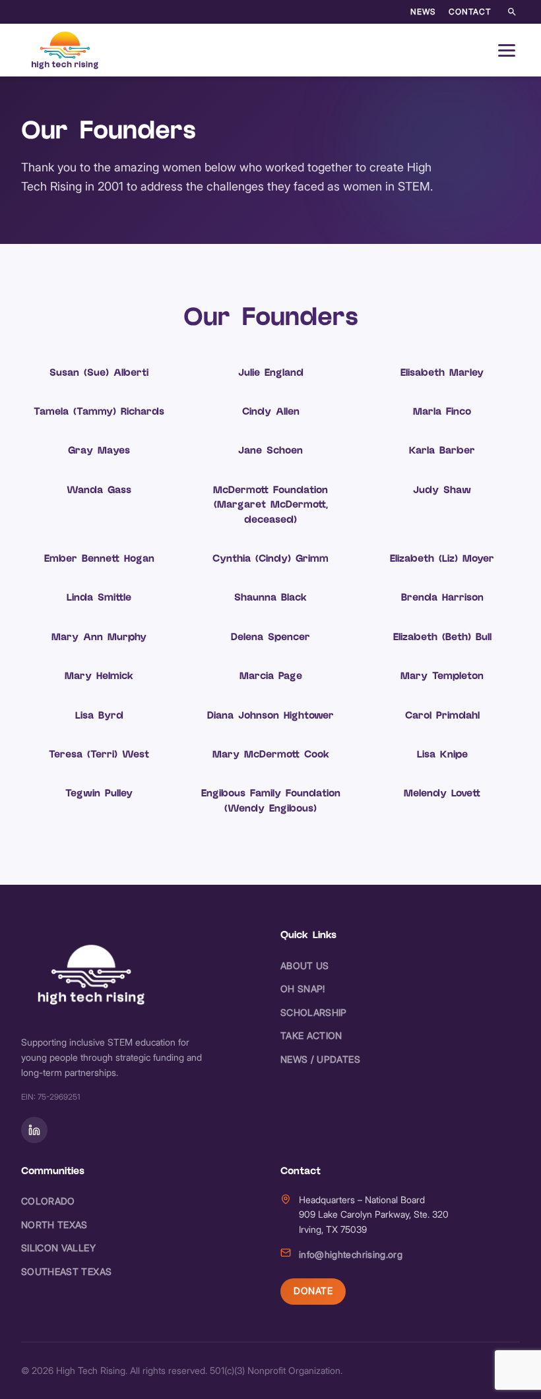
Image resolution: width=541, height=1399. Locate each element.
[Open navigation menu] (506, 50)
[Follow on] (34, 1130)
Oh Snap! (302, 988)
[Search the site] (512, 12)
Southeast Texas (66, 1271)
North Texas (54, 1224)
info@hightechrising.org (350, 1254)
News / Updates (320, 1059)
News (422, 11)
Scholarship (313, 1012)
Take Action (311, 1035)
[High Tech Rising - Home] (65, 50)
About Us (304, 965)
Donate (313, 1290)
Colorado (48, 1200)
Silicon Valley (58, 1247)
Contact (470, 11)
